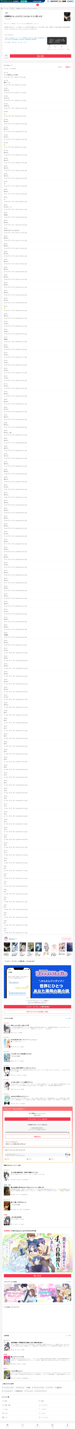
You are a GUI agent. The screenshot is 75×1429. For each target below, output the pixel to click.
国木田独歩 (15, 39)
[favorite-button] (49, 46)
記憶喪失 (25, 38)
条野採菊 (33, 39)
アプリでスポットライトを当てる (37, 1119)
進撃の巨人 (19, 1391)
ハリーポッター (7, 1391)
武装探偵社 (41, 38)
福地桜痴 (27, 39)
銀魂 (28, 1387)
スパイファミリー (41, 1391)
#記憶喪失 (7, 1231)
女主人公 (30, 38)
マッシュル (29, 1391)
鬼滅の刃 (58, 1387)
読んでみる (37, 1276)
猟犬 (35, 38)
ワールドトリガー (38, 1387)
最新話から (68, 67)
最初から (60, 67)
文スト (7, 38)
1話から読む (40, 56)
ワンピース (20, 1387)
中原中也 (21, 39)
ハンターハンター (8, 1387)
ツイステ (49, 1387)
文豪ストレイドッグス (16, 38)
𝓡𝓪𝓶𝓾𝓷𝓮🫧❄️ (8, 18)
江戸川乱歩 (8, 39)
